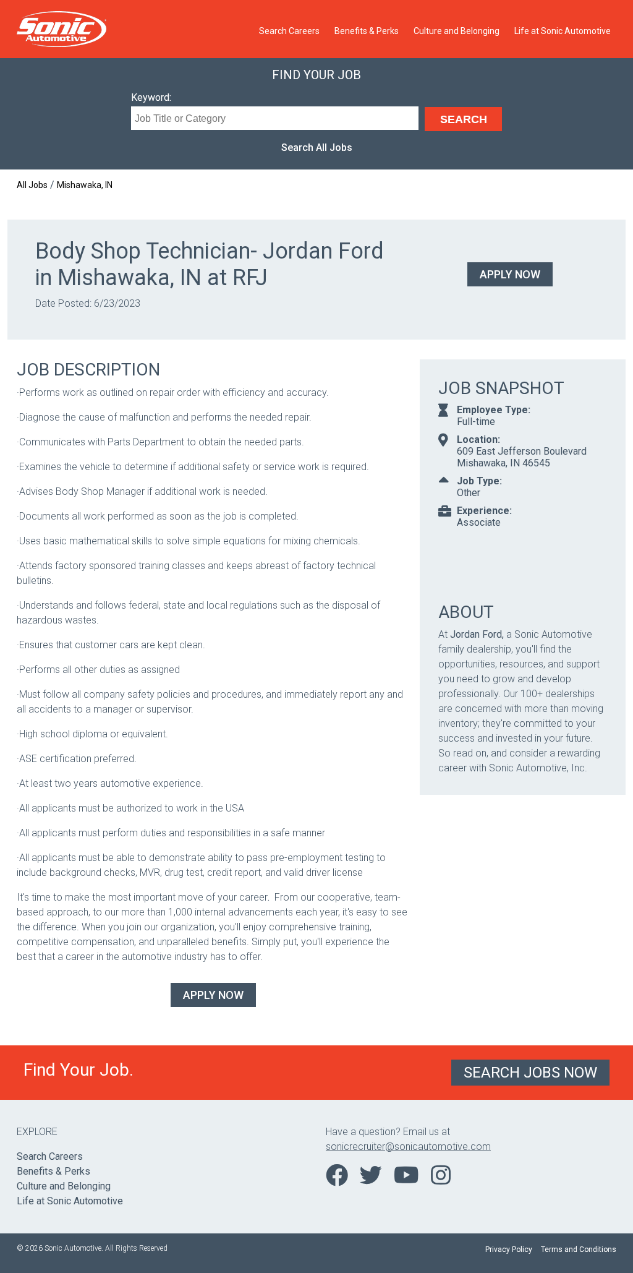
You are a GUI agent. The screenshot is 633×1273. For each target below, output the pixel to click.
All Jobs (32, 185)
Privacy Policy (508, 1249)
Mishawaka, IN (85, 185)
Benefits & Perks (366, 31)
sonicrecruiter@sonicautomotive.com (408, 1146)
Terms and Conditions (578, 1249)
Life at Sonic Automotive (562, 31)
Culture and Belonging (456, 31)
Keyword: (151, 97)
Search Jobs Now (530, 1072)
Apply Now (510, 274)
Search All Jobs (316, 147)
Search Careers (289, 31)
